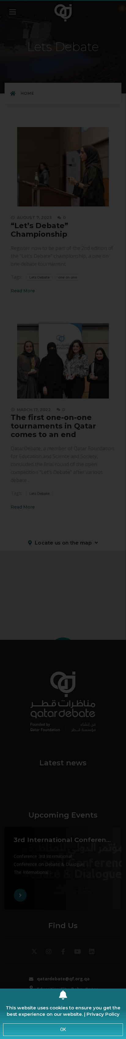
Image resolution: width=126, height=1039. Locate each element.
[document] (63, 519)
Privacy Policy (103, 1014)
